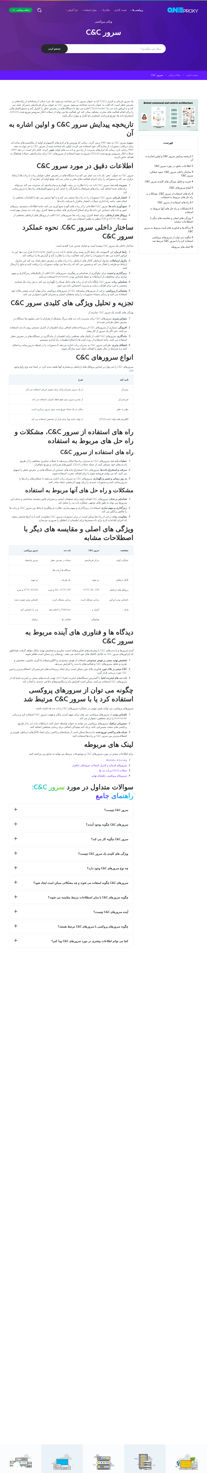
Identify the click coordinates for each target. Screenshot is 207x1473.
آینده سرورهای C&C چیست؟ (110, 912)
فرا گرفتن (72, 10)
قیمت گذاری (120, 10)
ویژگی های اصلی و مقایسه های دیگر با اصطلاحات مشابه (171, 219)
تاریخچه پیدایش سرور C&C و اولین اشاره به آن (169, 158)
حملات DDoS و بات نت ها (113, 770)
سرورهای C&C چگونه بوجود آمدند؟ (107, 824)
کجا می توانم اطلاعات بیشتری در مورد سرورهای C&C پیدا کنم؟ (89, 941)
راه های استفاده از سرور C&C (175, 202)
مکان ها (106, 10)
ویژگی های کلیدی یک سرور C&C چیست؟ (103, 854)
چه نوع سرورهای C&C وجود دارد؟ (107, 868)
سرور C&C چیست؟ (116, 810)
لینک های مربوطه (182, 246)
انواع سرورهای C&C (181, 187)
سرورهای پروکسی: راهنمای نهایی (109, 775)
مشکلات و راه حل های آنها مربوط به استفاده (171, 210)
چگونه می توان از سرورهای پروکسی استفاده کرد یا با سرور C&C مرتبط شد (172, 239)
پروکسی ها (137, 10)
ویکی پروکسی (103, 21)
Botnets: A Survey (116, 760)
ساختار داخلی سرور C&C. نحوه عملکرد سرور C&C (171, 173)
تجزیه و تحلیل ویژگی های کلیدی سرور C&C (169, 181)
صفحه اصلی (192, 75)
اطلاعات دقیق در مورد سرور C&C (173, 165)
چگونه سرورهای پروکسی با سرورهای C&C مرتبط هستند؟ (93, 926)
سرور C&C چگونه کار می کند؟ (109, 839)
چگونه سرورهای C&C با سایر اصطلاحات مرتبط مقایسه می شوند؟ (88, 897)
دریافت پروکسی (23, 10)
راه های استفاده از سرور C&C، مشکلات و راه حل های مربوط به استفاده (170, 195)
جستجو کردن (54, 48)
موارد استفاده (90, 10)
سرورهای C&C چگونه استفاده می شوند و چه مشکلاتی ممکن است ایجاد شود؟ (80, 883)
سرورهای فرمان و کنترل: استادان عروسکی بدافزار (99, 765)
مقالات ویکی (175, 75)
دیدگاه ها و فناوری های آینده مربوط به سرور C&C (168, 229)
